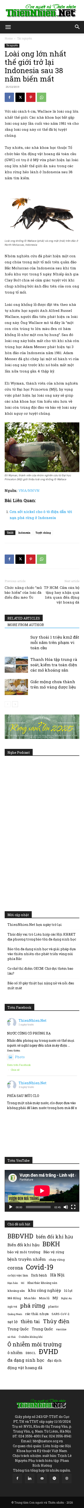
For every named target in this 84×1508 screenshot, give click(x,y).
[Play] (10, 1207)
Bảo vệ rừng (53, 1252)
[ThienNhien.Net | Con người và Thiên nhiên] (42, 11)
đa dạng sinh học (25, 1360)
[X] (20, 97)
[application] (42, 1191)
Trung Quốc (18, 1328)
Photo (20, 1057)
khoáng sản (16, 1291)
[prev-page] (7, 704)
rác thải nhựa (37, 1314)
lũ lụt (68, 1290)
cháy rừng (57, 1259)
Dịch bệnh (39, 1275)
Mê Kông (14, 1298)
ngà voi (12, 1306)
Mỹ (55, 1298)
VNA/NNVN (29, 490)
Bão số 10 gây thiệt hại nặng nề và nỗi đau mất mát (40, 985)
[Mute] (65, 1207)
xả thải (11, 1336)
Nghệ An (66, 1298)
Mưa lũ (44, 1298)
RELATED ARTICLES (23, 618)
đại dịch (54, 1360)
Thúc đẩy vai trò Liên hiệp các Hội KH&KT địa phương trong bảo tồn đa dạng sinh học (41, 936)
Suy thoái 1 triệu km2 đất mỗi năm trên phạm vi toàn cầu (54, 642)
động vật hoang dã (24, 1367)
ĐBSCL (31, 1353)
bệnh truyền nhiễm (26, 1259)
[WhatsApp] (41, 97)
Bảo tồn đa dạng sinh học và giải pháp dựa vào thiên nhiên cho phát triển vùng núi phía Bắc (41, 954)
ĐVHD (48, 1351)
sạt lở (12, 1321)
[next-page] (15, 704)
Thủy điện (56, 1321)
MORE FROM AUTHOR (25, 625)
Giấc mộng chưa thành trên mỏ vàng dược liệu (53, 684)
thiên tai (30, 1321)
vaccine (61, 1329)
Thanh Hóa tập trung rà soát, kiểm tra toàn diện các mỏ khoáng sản (53, 665)
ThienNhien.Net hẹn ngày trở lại (34, 924)
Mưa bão (30, 1298)
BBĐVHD (20, 1236)
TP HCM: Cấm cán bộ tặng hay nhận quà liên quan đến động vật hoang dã (61, 594)
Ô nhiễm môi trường (34, 1344)
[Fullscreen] (73, 1207)
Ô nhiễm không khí (30, 1336)
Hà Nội (57, 1275)
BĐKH (51, 1243)
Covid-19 (39, 1266)
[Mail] (42, 1478)
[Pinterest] (30, 97)
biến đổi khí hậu (54, 1236)
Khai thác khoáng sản (42, 1283)
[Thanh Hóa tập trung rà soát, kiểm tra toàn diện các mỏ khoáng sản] (16, 665)
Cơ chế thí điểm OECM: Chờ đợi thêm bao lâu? (40, 971)
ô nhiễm (15, 1352)
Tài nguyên (24, 38)
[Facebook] (9, 97)
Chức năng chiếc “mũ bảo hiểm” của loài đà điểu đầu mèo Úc (23, 592)
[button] (7, 27)
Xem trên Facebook (19, 1065)
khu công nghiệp (44, 1290)
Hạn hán (12, 1283)
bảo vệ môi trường (23, 1252)
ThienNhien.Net (32, 1020)
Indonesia (24, 532)
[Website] (66, 1478)
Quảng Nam (14, 1314)
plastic (53, 1306)
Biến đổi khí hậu (23, 1244)
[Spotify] (54, 1478)
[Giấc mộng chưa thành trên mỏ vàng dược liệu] (16, 687)
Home (9, 38)
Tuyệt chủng (43, 532)
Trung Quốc (42, 1328)
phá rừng (32, 1305)
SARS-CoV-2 (60, 1314)
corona (15, 1267)
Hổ (22, 1283)
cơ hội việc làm (17, 1275)
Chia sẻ (15, 1069)
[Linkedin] (29, 1478)
